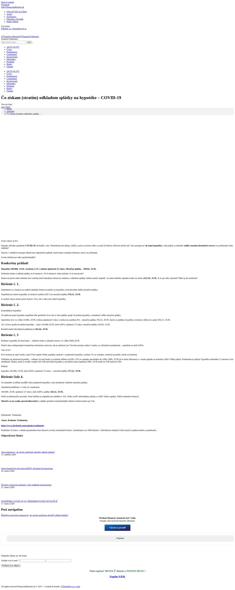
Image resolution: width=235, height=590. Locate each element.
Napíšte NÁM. (118, 576)
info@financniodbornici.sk (12, 7)
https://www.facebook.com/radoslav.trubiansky (22, 425)
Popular (120, 538)
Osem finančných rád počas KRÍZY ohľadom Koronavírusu (27, 468)
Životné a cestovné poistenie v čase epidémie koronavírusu (26, 485)
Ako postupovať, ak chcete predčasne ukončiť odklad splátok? (28, 452)
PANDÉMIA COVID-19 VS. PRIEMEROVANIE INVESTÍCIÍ (29, 501)
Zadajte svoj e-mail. (10, 560)
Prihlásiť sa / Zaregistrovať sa (13, 29)
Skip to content (7, 2)
